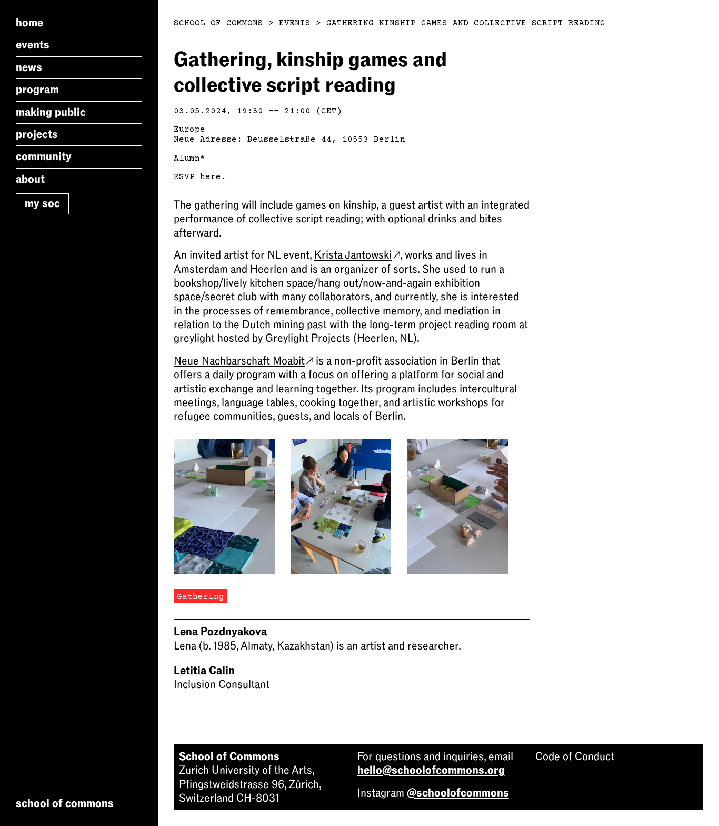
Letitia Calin (204, 670)
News (29, 67)
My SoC (42, 203)
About (30, 179)
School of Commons (218, 23)
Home (29, 22)
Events (32, 45)
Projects (37, 134)
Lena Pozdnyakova (220, 631)
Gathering (200, 597)
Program (37, 89)
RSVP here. (200, 177)
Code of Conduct (574, 756)
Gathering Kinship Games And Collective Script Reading (465, 23)
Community (44, 156)
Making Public (51, 112)
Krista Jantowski (353, 255)
